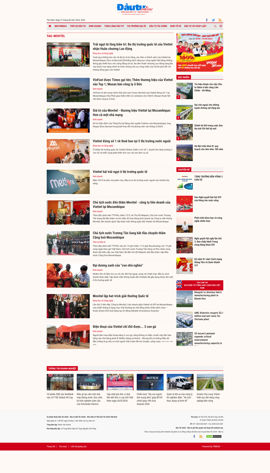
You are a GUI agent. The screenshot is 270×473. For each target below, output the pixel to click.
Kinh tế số (175, 26)
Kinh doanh (95, 26)
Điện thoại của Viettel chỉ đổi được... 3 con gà (124, 327)
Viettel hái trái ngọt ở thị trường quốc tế (120, 172)
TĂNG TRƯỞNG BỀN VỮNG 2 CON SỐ (208, 178)
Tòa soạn (63, 446)
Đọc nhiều (183, 77)
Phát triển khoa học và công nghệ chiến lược (208, 219)
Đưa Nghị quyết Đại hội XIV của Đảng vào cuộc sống (207, 199)
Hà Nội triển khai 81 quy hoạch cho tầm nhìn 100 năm (208, 148)
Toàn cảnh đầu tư (114, 26)
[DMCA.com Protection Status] (214, 436)
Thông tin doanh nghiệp (62, 368)
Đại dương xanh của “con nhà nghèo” (118, 265)
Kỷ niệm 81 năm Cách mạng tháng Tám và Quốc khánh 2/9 (208, 262)
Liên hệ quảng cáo (78, 446)
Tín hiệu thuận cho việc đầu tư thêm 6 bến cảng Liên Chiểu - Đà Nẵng (208, 87)
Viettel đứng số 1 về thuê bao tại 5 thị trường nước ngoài (132, 141)
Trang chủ (51, 446)
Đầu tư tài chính (158, 26)
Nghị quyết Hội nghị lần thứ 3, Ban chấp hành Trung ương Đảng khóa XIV (208, 241)
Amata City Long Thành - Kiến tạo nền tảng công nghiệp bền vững (209, 397)
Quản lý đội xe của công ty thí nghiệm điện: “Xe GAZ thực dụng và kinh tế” (179, 397)
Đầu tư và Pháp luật (195, 26)
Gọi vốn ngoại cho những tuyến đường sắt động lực (207, 106)
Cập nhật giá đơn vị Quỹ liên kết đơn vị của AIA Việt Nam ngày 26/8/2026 (120, 397)
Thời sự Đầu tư (78, 26)
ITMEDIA (216, 446)
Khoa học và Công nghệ (103, 53)
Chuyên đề (184, 169)
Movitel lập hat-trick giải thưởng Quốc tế (121, 296)
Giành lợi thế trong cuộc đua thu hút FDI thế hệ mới (208, 127)
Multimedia (61, 26)
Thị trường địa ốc (136, 26)
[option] (60, 386)
